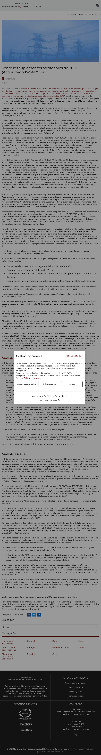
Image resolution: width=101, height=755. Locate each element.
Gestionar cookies (49, 384)
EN (76, 355)
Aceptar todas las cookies (26, 384)
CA (72, 355)
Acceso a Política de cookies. (28, 378)
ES (68, 355)
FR (80, 355)
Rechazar (71, 384)
